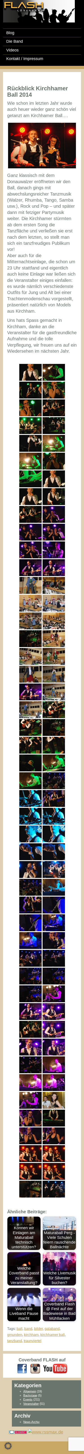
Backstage (30, 1395)
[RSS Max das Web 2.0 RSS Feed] (45, 1431)
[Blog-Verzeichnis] (18, 1431)
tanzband (14, 1341)
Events (27, 1399)
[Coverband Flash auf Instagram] (35, 1368)
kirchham (31, 1335)
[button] (8, 1446)
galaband (52, 1329)
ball (19, 1329)
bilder (38, 1329)
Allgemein (29, 1391)
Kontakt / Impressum (24, 58)
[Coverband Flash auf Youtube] (55, 1368)
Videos (12, 50)
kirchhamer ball (52, 1335)
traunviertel (32, 1341)
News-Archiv (31, 1422)
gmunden (14, 1335)
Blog (10, 33)
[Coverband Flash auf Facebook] (22, 1368)
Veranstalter (31, 1403)
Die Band (14, 41)
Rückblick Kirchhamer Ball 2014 (37, 91)
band (28, 1329)
